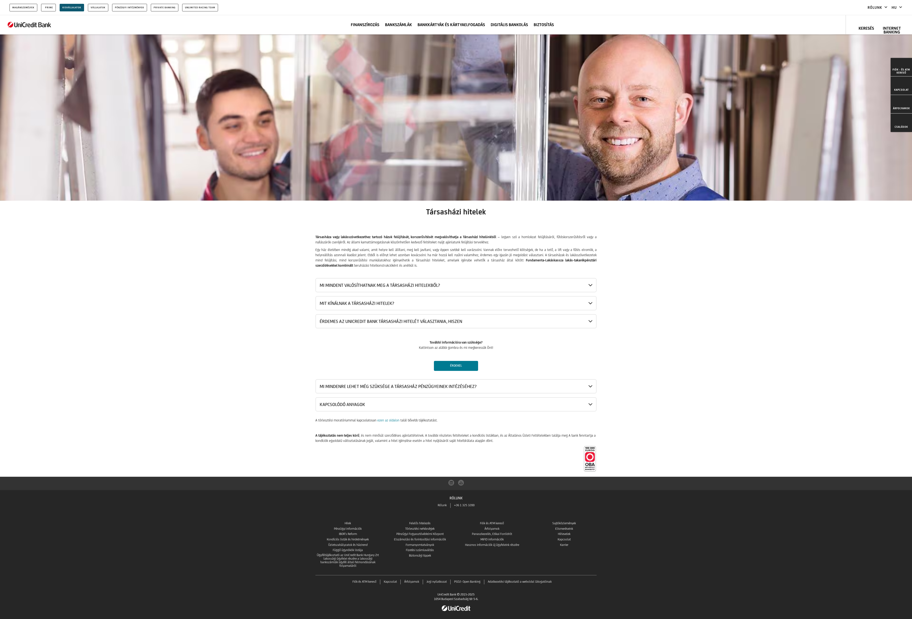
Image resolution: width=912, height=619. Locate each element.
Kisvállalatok (71, 7)
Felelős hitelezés (420, 523)
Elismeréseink (564, 528)
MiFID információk (492, 539)
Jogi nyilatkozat (437, 581)
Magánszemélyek (23, 7)
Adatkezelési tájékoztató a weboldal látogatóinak (520, 581)
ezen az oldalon (388, 420)
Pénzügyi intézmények (129, 7)
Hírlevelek (564, 534)
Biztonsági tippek (420, 555)
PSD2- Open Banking (467, 581)
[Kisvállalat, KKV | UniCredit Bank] (29, 24)
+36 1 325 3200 (464, 505)
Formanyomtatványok (420, 545)
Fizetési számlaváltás (420, 550)
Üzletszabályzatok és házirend (348, 545)
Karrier (564, 545)
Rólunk (442, 505)
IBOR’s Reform (348, 534)
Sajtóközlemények (564, 523)
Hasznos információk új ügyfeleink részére (492, 545)
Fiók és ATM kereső (492, 523)
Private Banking (165, 7)
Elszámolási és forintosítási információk (420, 539)
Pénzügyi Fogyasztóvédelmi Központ (420, 534)
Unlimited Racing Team (200, 7)
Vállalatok (98, 7)
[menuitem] (901, 67)
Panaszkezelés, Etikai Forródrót (492, 534)
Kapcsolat (564, 539)
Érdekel (456, 365)
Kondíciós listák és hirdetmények (348, 539)
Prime (49, 7)
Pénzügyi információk (348, 528)
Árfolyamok (491, 528)
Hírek (348, 523)
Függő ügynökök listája (348, 550)
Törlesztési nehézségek (420, 528)
